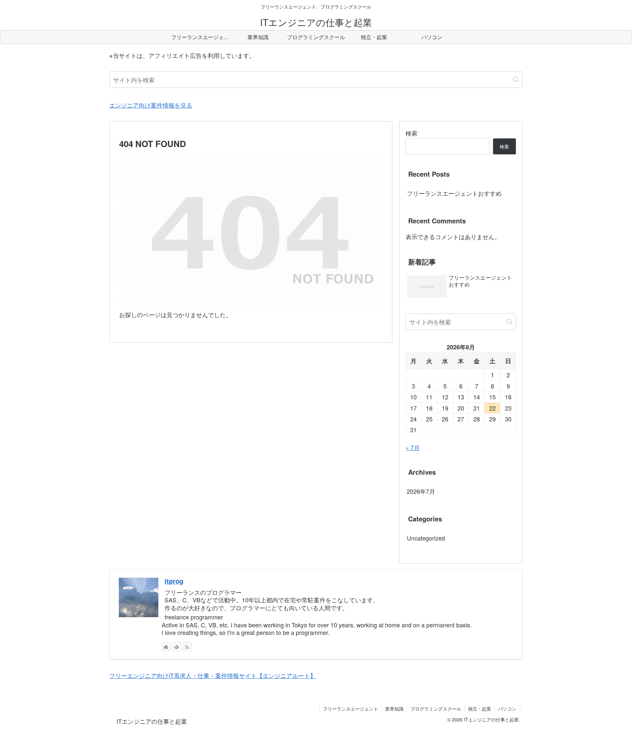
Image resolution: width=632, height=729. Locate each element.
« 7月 (413, 447)
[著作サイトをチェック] (166, 646)
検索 (411, 133)
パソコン (507, 708)
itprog (174, 581)
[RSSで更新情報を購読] (187, 646)
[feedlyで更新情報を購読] (176, 646)
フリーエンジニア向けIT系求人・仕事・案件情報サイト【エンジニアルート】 (212, 675)
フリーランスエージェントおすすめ (454, 193)
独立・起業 (479, 708)
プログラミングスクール (435, 708)
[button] (516, 79)
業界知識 (394, 708)
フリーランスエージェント (350, 708)
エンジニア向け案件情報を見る (150, 105)
